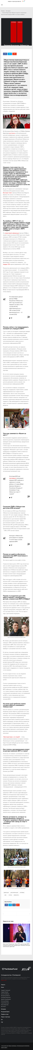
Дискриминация (14, 892)
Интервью (8, 10)
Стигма (10, 895)
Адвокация (6, 892)
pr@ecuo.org (3, 980)
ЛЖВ (5, 895)
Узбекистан (16, 895)
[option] (16, 936)
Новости (20, 22)
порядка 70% (6, 264)
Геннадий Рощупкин (6, 997)
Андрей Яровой (4, 992)
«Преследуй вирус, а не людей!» (11, 737)
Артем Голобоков (5, 993)
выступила (12, 133)
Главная (3, 10)
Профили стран (4, 1014)
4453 (7, 942)
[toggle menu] (2, 5)
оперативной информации (12, 233)
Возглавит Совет (7, 192)
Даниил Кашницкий (6, 999)
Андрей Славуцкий (5, 990)
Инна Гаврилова (4, 1004)
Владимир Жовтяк (5, 995)
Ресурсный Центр (5, 1011)
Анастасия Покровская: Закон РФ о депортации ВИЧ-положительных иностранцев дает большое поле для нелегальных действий (16, 945)
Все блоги (3, 1006)
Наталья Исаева (5, 1001)
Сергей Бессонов (5, 1002)
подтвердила (12, 478)
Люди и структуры (5, 1016)
